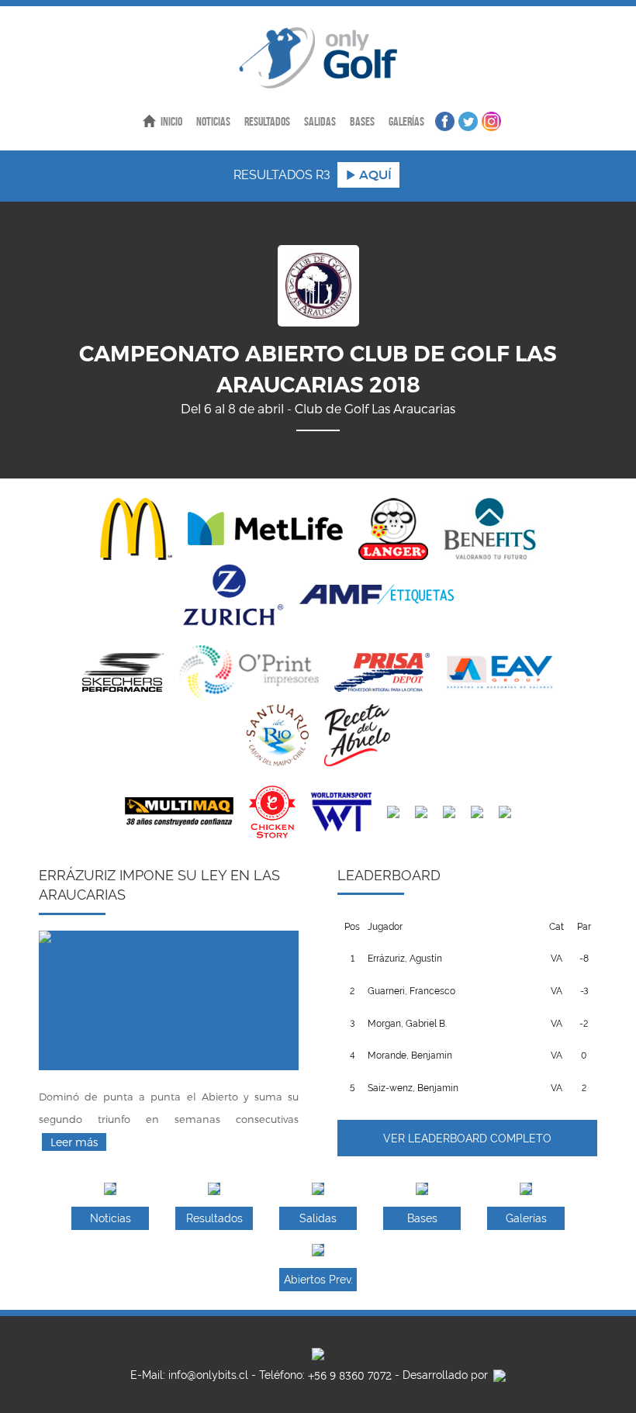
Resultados (267, 121)
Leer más (74, 1142)
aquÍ (374, 174)
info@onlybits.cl (208, 1375)
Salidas (320, 121)
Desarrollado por (447, 1375)
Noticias (213, 121)
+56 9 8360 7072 (350, 1376)
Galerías (406, 121)
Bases (362, 121)
